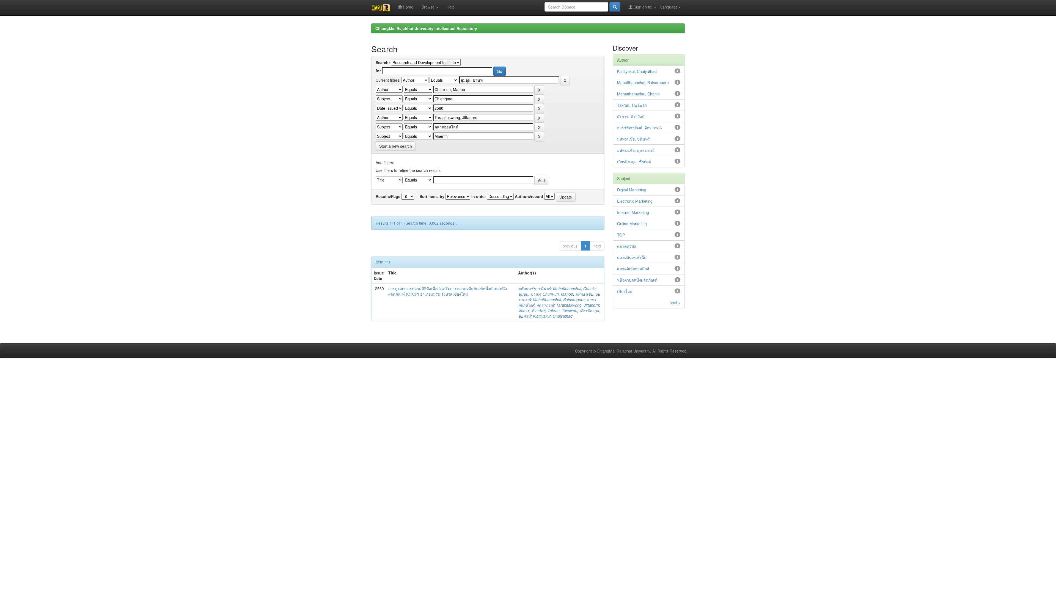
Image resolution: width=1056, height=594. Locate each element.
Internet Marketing (633, 212)
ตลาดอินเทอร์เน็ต (632, 257)
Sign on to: (642, 7)
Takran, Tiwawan (562, 310)
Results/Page (388, 196)
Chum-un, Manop (558, 294)
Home (407, 7)
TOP (621, 235)
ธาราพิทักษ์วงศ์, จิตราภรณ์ (639, 127)
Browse (429, 7)
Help (451, 7)
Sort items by (432, 196)
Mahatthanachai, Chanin (574, 288)
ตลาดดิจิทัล (626, 246)
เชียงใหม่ (624, 291)
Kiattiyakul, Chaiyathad (553, 316)
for (378, 70)
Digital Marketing (631, 190)
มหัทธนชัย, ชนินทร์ (534, 288)
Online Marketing (632, 223)
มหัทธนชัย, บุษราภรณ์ (635, 150)
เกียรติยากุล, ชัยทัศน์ (634, 161)
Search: (383, 62)
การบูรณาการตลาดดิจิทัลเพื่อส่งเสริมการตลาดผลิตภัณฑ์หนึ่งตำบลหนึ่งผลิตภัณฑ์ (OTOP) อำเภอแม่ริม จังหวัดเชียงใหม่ (447, 291)
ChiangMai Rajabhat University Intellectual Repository (426, 28)
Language (669, 7)
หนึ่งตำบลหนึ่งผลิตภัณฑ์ (637, 280)
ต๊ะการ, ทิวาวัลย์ (531, 310)
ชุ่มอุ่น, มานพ (529, 294)
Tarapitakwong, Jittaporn (577, 305)
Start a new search (395, 146)
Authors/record (529, 196)
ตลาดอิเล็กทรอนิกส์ (633, 268)
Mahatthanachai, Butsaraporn (559, 299)
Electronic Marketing (635, 201)
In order (478, 196)
